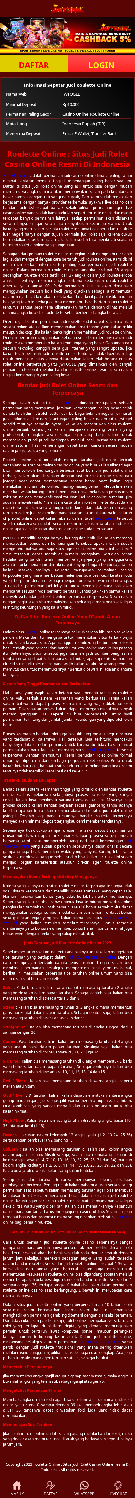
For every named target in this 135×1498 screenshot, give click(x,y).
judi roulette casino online (91, 957)
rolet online (66, 402)
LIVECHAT (118, 1493)
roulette (32, 632)
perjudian (123, 1217)
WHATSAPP (84, 1493)
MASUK (17, 1493)
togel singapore (100, 749)
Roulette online (16, 175)
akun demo (105, 518)
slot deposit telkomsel (99, 1342)
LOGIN (101, 65)
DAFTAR (34, 65)
